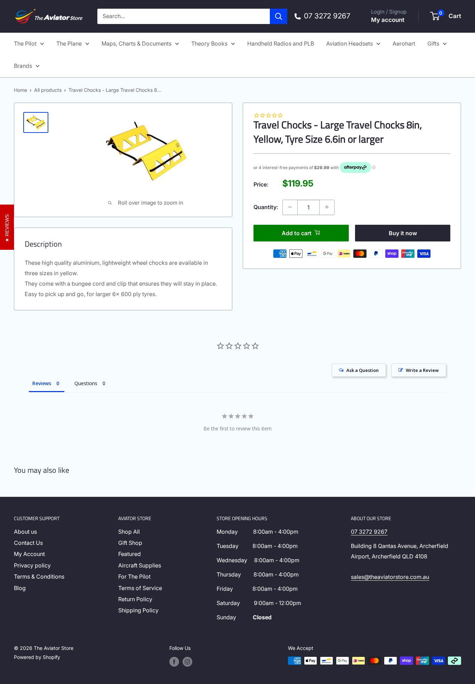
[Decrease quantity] (290, 207)
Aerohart (404, 43)
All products (48, 90)
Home (20, 90)
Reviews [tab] (41, 383)
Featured (129, 553)
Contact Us (28, 542)
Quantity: (265, 206)
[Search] (278, 16)
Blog (20, 587)
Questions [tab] (85, 383)
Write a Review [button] (422, 370)
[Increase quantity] (327, 207)
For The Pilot (134, 576)
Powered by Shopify (37, 657)
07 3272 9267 (369, 531)
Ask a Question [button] (362, 370)
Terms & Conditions (39, 576)
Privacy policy (32, 565)
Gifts (433, 43)
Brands (23, 65)
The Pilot (25, 43)
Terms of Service (140, 587)
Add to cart (297, 232)
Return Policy (135, 599)
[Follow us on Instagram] (187, 661)
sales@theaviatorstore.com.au (390, 576)
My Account (29, 553)
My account (387, 19)
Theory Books (209, 43)
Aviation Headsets (349, 43)
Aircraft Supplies (139, 565)
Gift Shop (130, 542)
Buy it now (403, 232)
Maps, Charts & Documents (136, 43)
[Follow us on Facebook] (174, 661)
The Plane (69, 43)
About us (25, 531)
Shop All (129, 531)
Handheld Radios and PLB (280, 43)
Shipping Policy (138, 610)
